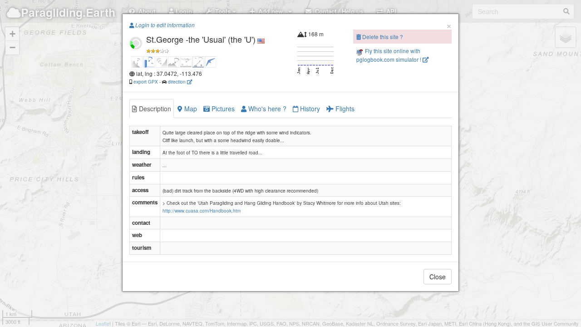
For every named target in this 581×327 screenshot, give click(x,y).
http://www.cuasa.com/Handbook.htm (201, 211)
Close (437, 276)
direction (177, 81)
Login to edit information (164, 25)
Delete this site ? (382, 36)
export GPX (145, 81)
